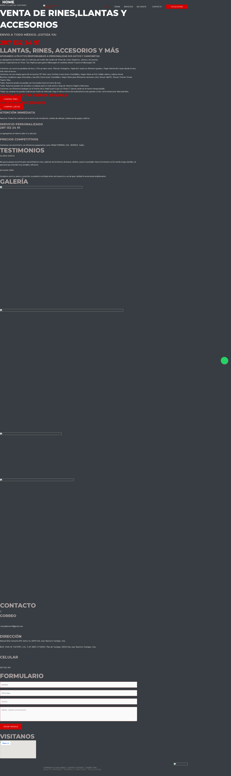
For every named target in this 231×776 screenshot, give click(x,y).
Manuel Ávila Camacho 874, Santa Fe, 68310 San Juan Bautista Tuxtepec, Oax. (33, 641)
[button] (177, 7)
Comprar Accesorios (23, 103)
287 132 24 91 (20, 42)
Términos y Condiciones (75, 769)
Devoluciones (94, 769)
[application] (147, 6)
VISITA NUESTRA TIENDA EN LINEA (33, 95)
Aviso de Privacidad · (53, 769)
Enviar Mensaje (11, 726)
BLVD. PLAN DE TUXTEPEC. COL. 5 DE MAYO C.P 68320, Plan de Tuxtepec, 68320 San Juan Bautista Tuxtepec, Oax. (48, 647)
